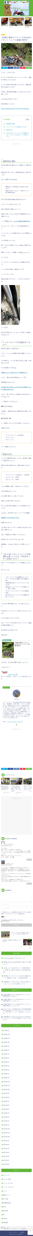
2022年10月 (6, 1089)
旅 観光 (5, 1199)
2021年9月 (6, 1140)
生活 (4, 1206)
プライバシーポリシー (13, 1232)
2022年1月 (6, 1125)
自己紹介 (5, 1210)
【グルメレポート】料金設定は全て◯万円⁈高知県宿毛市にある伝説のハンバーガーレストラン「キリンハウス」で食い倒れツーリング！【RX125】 (17, 1011)
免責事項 (22, 1232)
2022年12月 (6, 1081)
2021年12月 (6, 1129)
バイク (3, 34)
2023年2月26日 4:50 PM (6, 845)
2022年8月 (6, 1097)
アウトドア (6, 1175)
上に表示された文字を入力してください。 (12, 920)
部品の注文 (9, 130)
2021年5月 (6, 1156)
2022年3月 (6, 1117)
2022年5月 (6, 1109)
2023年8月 (6, 1050)
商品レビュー (7, 1195)
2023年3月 (6, 1069)
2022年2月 (6, 1121)
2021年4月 (6, 1160)
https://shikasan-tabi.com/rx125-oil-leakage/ (15, 108)
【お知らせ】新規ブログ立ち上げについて (14, 958)
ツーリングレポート (8, 1187)
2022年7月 (6, 1101)
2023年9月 (6, 1046)
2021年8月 (6, 1144)
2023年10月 (6, 1042)
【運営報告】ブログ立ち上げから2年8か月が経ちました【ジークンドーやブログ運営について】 (17, 982)
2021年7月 (6, 1148)
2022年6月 (6, 1105)
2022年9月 (6, 1093)
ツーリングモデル (8, 1183)
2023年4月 (6, 1066)
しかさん (7, 863)
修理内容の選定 (10, 123)
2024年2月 (6, 1030)
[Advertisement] (16, 150)
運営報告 (5, 1222)
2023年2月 (6, 1073)
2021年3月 (6, 1164)
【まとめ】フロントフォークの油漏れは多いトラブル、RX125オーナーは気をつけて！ (17, 134)
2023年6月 (6, 1058)
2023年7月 (6, 1054)
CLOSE (27, 119)
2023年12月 (6, 1034)
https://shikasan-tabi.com (15, 721)
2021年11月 (6, 1132)
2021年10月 (6, 1136)
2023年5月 (6, 1062)
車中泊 (5, 1218)
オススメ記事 (7, 1179)
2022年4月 (6, 1113)
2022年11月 (6, 1085)
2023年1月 (6, 1077)
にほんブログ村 (13, 674)
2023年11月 (6, 1038)
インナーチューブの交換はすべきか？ (16, 127)
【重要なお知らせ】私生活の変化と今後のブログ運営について (17, 963)
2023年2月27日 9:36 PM (6, 865)
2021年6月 (6, 1152)
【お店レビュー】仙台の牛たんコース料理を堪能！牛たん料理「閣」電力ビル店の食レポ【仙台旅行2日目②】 (17, 970)
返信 (30, 859)
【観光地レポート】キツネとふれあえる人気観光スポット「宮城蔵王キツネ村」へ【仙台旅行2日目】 (17, 977)
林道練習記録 (7, 1202)
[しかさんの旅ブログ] (16, 15)
